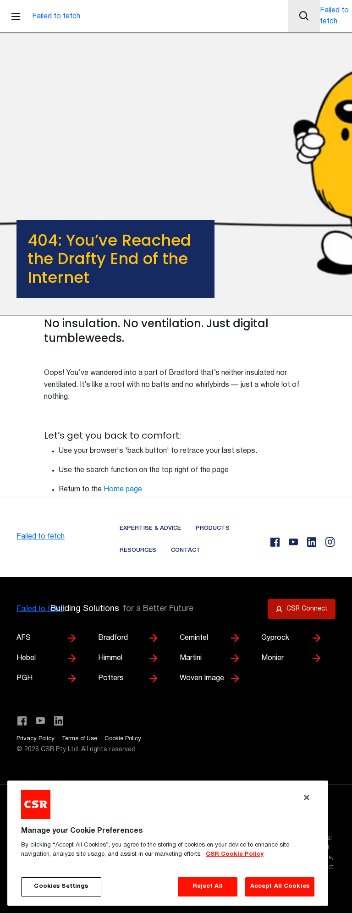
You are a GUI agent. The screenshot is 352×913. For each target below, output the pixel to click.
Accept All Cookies (279, 886)
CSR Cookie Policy (235, 854)
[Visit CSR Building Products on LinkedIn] (58, 721)
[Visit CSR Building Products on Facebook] (22, 721)
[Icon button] (303, 16)
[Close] (307, 797)
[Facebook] (275, 542)
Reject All (207, 886)
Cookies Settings (61, 886)
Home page (123, 489)
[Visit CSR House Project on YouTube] (40, 721)
